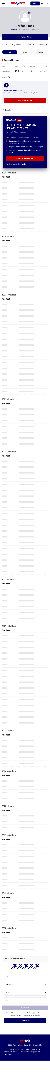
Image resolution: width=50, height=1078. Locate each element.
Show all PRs (6, 77)
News (43, 45)
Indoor (25, 52)
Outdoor (40, 52)
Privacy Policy (24, 1049)
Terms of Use (35, 1049)
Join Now (25, 1020)
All (10, 52)
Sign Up (35, 3)
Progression (16, 45)
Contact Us (13, 1049)
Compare (25, 1008)
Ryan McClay (37, 1045)
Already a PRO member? (16, 164)
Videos (29, 45)
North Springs (15, 30)
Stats (4, 45)
